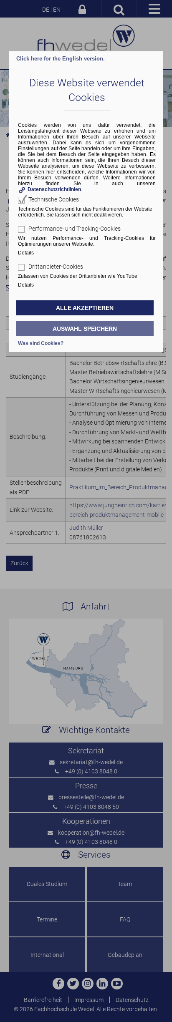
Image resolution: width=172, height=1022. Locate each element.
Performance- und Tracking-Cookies (74, 228)
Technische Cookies (53, 199)
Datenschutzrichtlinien (54, 189)
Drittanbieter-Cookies (55, 266)
